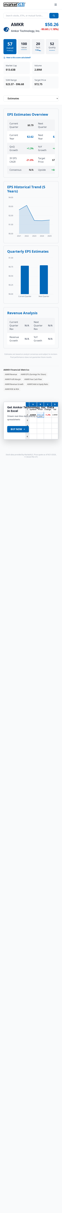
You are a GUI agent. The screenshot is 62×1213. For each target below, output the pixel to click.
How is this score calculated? (18, 57)
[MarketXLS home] (14, 5)
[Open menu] (56, 5)
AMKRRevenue (11, 374)
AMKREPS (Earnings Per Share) (33, 374)
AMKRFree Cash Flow (33, 379)
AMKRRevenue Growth (14, 384)
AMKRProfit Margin (13, 379)
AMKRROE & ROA (12, 389)
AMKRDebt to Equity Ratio (37, 384)
